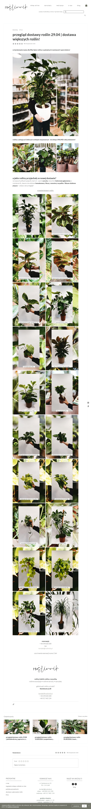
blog (74, 787)
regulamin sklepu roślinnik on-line (16, 786)
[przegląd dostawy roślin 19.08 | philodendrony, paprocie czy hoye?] (17, 727)
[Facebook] (88, 406)
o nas (7, 783)
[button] (86, 5)
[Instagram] (88, 403)
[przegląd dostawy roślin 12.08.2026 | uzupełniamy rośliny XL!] (45, 727)
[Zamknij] (89, 806)
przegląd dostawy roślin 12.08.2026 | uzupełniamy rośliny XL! (44, 738)
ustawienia (76, 806)
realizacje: (39, 793)
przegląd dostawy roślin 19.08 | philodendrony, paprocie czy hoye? (16, 738)
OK (84, 806)
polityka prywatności (12, 789)
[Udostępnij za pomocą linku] (13, 704)
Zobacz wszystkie (82, 716)
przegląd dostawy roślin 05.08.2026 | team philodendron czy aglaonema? (74, 738)
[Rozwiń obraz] (23, 157)
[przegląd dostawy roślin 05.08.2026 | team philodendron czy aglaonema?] (74, 727)
